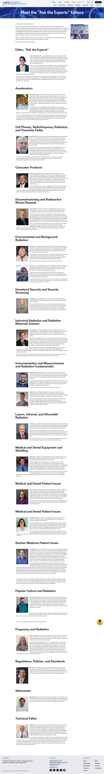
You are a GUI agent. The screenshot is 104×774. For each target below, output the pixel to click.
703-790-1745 (53, 766)
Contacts (98, 5)
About (54, 5)
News (92, 5)
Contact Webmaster (17, 770)
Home (16, 19)
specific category (19, 35)
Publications (70, 5)
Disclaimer (11, 770)
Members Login (90, 2)
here (57, 33)
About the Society (21, 19)
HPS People (27, 19)
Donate (79, 2)
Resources (85, 5)
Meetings (78, 5)
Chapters (54, 2)
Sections (60, 2)
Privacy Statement (5, 770)
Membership (62, 5)
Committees (67, 2)
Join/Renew (98, 2)
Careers (73, 2)
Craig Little (45, 39)
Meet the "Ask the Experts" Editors (35, 19)
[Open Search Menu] (83, 2)
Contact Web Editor (25, 770)
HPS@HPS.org (54, 767)
